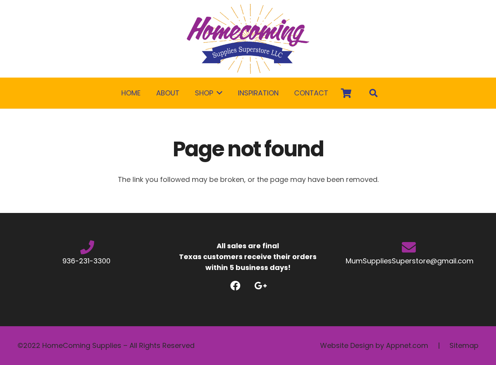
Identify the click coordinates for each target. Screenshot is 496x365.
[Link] (248, 39)
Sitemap (464, 345)
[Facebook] (235, 285)
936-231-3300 (87, 261)
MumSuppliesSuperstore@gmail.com (409, 261)
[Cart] (346, 93)
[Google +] (260, 285)
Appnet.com (407, 345)
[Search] (373, 93)
